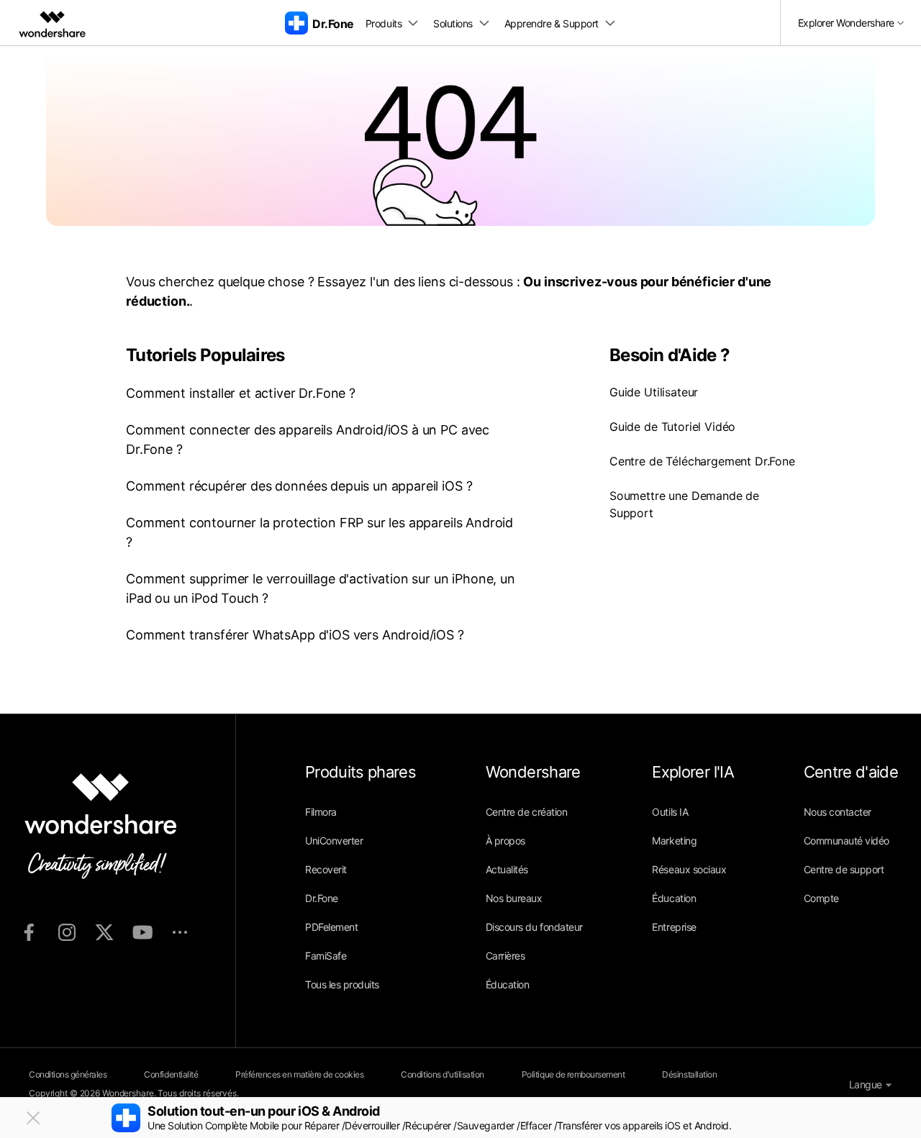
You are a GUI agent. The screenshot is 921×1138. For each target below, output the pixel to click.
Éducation (508, 984)
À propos (505, 840)
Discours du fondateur (534, 927)
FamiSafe (325, 956)
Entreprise (674, 927)
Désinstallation (689, 1074)
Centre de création (526, 812)
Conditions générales (67, 1074)
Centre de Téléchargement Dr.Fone (702, 461)
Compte (821, 898)
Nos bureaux (514, 898)
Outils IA (670, 812)
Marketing (674, 840)
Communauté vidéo (846, 840)
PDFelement (331, 927)
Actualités (507, 869)
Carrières (505, 956)
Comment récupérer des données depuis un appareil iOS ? (299, 485)
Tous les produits (342, 984)
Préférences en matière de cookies (299, 1074)
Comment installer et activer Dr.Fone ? (240, 393)
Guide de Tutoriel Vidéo (672, 426)
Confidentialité (171, 1074)
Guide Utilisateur (653, 392)
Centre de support (844, 869)
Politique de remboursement (573, 1074)
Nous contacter (837, 812)
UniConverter (334, 840)
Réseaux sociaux (689, 869)
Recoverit (326, 869)
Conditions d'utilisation (442, 1074)
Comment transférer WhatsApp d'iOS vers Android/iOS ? (295, 634)
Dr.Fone (321, 898)
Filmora (321, 812)
